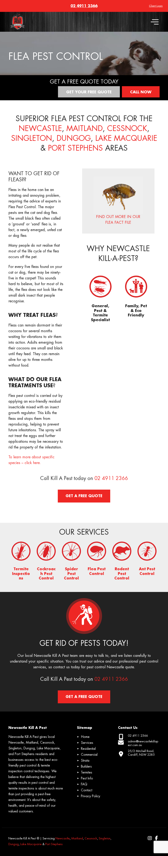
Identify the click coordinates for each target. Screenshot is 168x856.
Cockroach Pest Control (46, 573)
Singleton (31, 138)
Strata (85, 760)
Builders (86, 766)
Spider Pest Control (71, 573)
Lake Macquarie (126, 138)
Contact (86, 790)
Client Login (156, 6)
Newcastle (40, 128)
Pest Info (87, 778)
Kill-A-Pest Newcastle (17, 17)
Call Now (140, 92)
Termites (86, 772)
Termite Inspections (21, 573)
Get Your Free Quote (89, 92)
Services (87, 742)
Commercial (89, 754)
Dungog (74, 138)
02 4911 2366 (84, 6)
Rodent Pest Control (121, 573)
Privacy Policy (90, 796)
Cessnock (127, 128)
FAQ (84, 784)
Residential (88, 748)
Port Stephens (75, 148)
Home (85, 737)
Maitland (84, 128)
